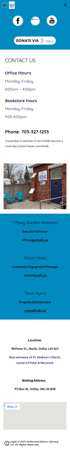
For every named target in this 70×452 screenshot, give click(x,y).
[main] (35, 60)
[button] (4, 5)
